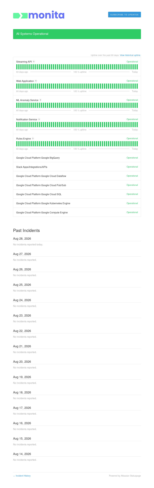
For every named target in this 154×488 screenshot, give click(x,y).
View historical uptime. (130, 55)
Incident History (22, 475)
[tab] (16, 66)
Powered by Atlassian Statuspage (125, 475)
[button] (124, 14)
